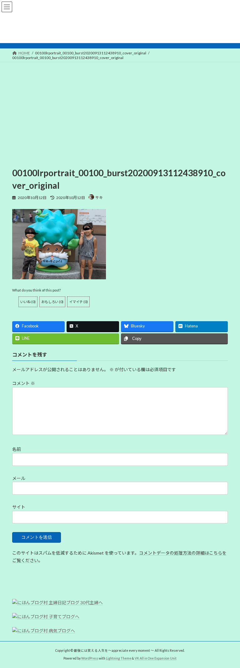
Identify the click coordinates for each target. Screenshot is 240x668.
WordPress (89, 658)
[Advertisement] (120, 109)
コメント (23, 383)
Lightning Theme (118, 658)
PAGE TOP (228, 641)
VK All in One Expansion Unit (156, 658)
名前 (16, 449)
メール (18, 478)
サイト (18, 507)
